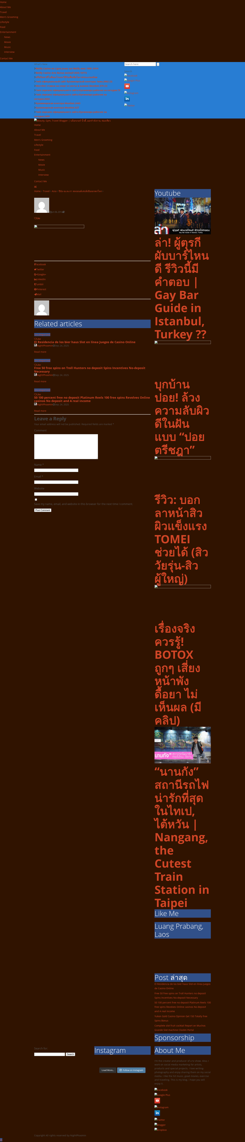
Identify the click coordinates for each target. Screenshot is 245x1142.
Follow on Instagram (133, 1070)
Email (38, 476)
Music (7, 47)
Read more (40, 351)
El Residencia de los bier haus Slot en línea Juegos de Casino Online (85, 342)
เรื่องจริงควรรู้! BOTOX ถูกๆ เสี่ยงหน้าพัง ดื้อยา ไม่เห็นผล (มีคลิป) (178, 674)
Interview (9, 51)
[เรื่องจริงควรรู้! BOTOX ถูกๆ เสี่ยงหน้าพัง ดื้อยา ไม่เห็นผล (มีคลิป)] (182, 587)
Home (3, 2)
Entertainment (8, 32)
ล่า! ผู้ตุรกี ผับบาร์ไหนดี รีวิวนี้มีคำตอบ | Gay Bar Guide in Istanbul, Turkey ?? (181, 288)
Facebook (41, 264)
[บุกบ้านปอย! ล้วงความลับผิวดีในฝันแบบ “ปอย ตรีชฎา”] (182, 343)
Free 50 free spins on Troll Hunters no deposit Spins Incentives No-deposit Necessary (89, 369)
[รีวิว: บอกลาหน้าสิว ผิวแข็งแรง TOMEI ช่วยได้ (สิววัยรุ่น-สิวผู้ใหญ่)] (182, 458)
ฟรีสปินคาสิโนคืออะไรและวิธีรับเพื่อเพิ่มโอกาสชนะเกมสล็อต (66, 77)
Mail (38, 294)
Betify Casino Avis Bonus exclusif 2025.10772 (61, 72)
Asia (54, 191)
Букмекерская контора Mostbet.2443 (58, 103)
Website (39, 488)
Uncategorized (42, 334)
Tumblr (40, 284)
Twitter (40, 269)
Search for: (41, 1048)
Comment (40, 430)
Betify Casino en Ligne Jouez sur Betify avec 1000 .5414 (67, 68)
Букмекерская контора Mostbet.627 (57, 107)
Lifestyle (4, 22)
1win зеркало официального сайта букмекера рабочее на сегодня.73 (78, 90)
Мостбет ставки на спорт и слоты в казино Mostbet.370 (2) (71, 85)
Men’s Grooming (9, 17)
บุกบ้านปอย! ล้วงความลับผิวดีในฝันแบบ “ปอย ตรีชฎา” (181, 416)
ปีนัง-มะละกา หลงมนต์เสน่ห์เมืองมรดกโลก (80, 191)
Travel (3, 12)
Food (2, 27)
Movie (7, 42)
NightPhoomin (45, 345)
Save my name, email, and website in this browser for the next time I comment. (83, 504)
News (7, 37)
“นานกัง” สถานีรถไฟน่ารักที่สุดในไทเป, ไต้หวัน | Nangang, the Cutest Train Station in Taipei (182, 836)
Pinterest (41, 289)
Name (39, 465)
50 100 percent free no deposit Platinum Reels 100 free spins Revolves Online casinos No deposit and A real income (92, 399)
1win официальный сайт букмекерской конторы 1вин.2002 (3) (74, 81)
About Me (5, 7)
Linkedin (41, 279)
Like (38, 218)
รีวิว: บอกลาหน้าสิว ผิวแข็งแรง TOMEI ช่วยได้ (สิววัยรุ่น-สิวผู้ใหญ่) (181, 539)
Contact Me (6, 58)
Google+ (41, 274)
